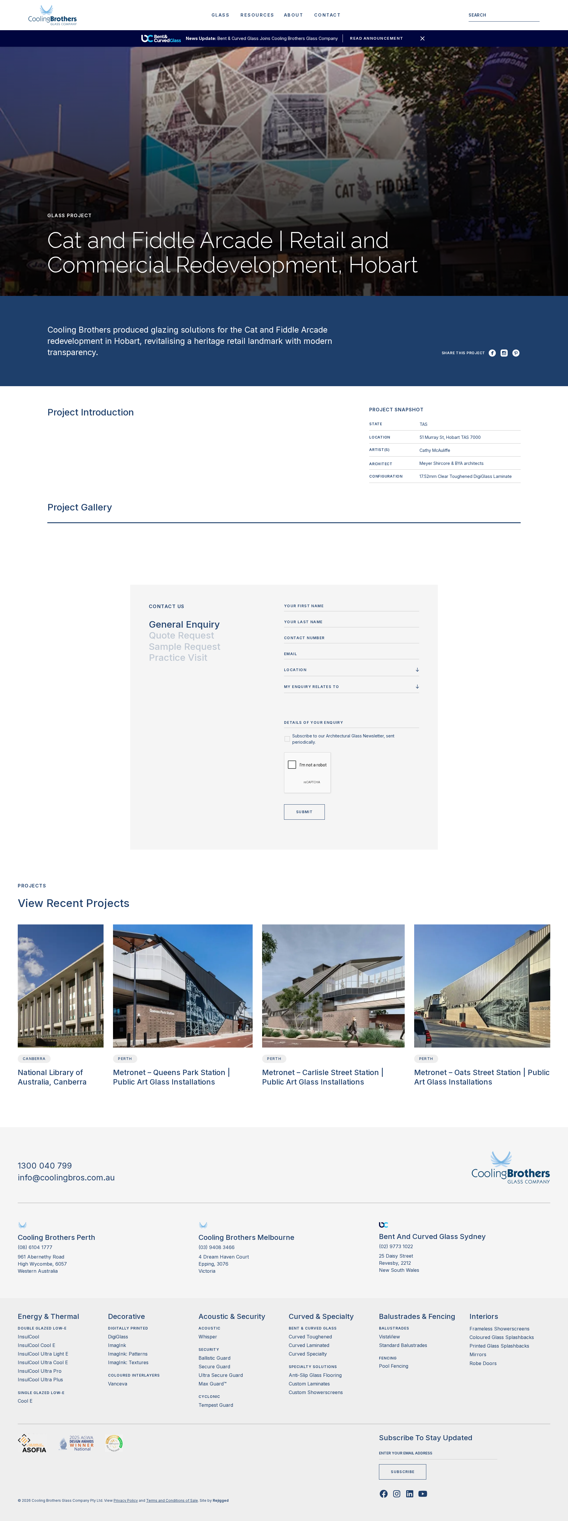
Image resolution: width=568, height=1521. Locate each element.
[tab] (184, 624)
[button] (220, 15)
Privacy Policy (126, 1500)
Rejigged (221, 1500)
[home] (52, 15)
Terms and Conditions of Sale (172, 1500)
